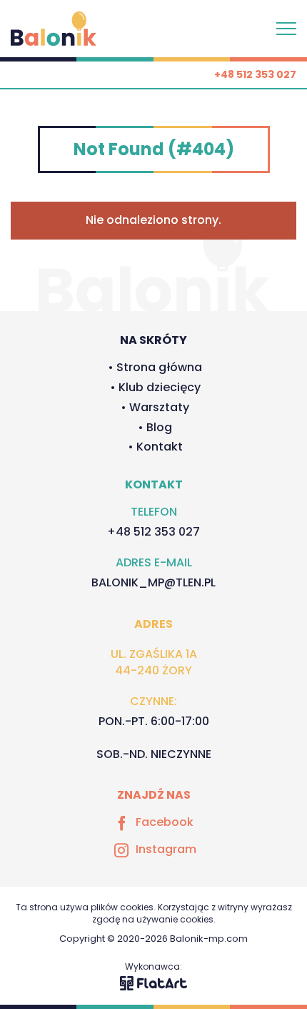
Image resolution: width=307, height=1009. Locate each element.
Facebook (164, 822)
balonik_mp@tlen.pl (153, 582)
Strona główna (159, 367)
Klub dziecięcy (160, 387)
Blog (159, 427)
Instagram (166, 849)
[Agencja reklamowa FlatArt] (153, 982)
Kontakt (159, 446)
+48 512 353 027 (255, 74)
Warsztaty (159, 407)
